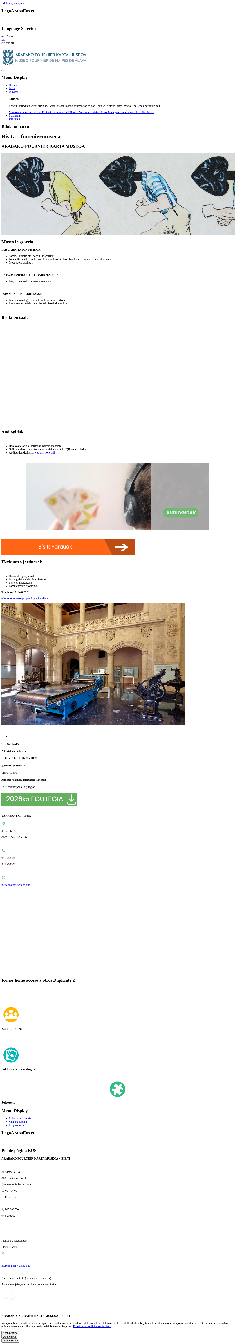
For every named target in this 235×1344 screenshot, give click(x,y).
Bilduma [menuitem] (73, 112)
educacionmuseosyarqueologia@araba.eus (25, 598)
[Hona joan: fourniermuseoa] (46, 66)
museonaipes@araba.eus (15, 884)
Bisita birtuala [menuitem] (146, 112)
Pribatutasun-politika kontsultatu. (92, 1326)
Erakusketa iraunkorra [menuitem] (55, 112)
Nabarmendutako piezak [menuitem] (93, 112)
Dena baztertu (10, 1340)
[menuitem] (13, 85)
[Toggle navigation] (2, 70)
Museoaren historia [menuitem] (20, 112)
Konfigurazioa (10, 1333)
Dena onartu (9, 1336)
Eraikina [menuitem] (37, 112)
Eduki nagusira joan (13, 3)
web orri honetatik (44, 452)
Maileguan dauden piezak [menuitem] (123, 112)
